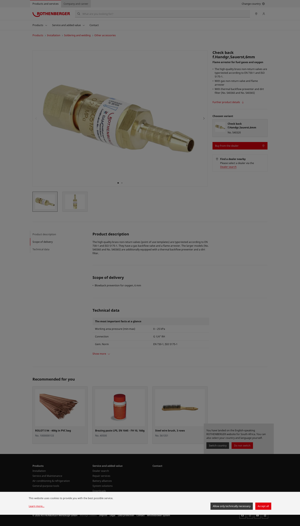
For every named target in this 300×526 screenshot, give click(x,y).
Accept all (263, 506)
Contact (141, 515)
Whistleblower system (158, 515)
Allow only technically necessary (231, 506)
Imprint (103, 515)
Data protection (126, 515)
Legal (112, 515)
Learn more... (36, 506)
